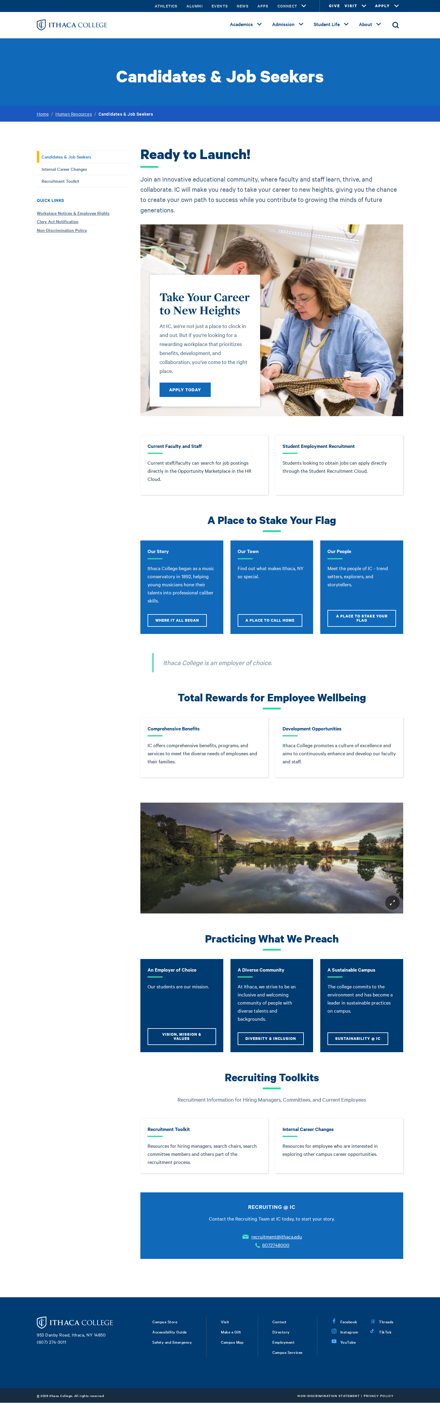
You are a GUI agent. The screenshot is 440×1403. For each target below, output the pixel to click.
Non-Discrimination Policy (62, 230)
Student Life (327, 24)
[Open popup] (392, 902)
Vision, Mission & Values (181, 1036)
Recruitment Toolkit (60, 181)
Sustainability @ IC (357, 1038)
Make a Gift (231, 1331)
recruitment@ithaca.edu (276, 1236)
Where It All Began (177, 620)
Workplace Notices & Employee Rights (73, 213)
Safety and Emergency (172, 1342)
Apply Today (185, 389)
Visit (225, 1321)
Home (43, 114)
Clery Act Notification (57, 221)
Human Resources (73, 114)
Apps (262, 6)
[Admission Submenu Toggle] (301, 24)
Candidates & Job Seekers (66, 157)
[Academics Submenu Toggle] (259, 24)
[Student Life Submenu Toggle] (346, 24)
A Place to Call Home (270, 620)
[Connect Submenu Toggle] (303, 6)
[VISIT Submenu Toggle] (364, 6)
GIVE (334, 5)
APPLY (382, 5)
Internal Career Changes (64, 169)
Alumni (194, 6)
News (242, 6)
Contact (279, 1321)
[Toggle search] (395, 25)
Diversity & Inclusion (270, 1038)
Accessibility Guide (169, 1331)
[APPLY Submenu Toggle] (396, 6)
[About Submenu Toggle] (378, 24)
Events (220, 6)
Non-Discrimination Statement (329, 1395)
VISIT (351, 5)
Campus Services (287, 1352)
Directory (281, 1331)
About (365, 24)
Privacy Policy (379, 1395)
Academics (241, 24)
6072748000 (275, 1245)
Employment (283, 1342)
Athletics (166, 6)
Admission (283, 24)
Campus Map (232, 1342)
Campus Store (164, 1321)
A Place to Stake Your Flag (362, 618)
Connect (287, 6)
